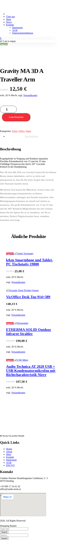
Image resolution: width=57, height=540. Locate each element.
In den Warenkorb (16, 117)
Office (21, 131)
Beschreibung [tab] (31, 136)
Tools (14, 131)
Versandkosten (30, 95)
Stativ (28, 131)
